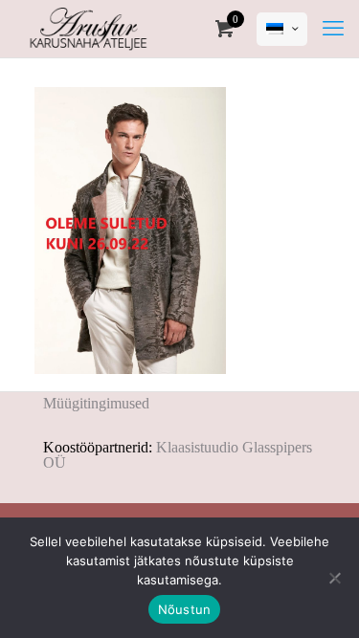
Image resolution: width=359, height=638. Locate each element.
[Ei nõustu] (335, 577)
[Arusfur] (88, 28)
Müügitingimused (96, 403)
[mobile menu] (333, 28)
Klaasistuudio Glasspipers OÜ (177, 455)
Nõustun (185, 609)
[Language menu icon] (282, 29)
